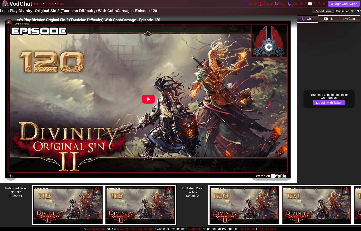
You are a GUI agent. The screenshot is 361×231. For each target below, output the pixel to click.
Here (60, 3)
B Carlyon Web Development (136, 228)
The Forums (247, 228)
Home (38, 3)
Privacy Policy (267, 228)
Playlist (50, 3)
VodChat (20, 4)
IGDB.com (195, 228)
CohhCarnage (96, 228)
